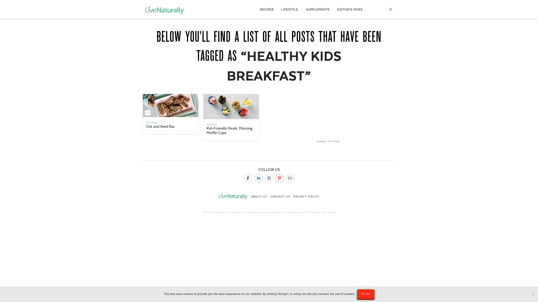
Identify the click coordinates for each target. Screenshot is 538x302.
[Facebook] (248, 178)
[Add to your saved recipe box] (147, 112)
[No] (533, 294)
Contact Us (280, 196)
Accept (365, 293)
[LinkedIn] (258, 178)
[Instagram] (269, 178)
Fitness (212, 124)
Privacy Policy (307, 196)
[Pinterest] (279, 178)
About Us (259, 196)
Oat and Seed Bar (160, 126)
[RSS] (290, 178)
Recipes (151, 122)
